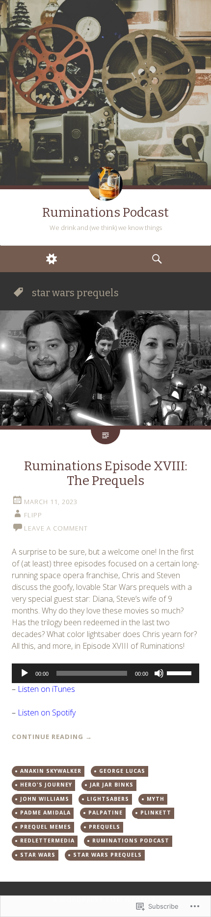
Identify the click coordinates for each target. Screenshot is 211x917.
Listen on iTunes (46, 689)
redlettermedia (47, 840)
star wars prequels (107, 854)
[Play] (24, 673)
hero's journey (46, 784)
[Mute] (159, 673)
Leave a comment (56, 528)
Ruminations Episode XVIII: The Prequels (105, 473)
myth (155, 798)
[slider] (180, 672)
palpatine (105, 812)
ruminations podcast (130, 840)
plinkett (155, 812)
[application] (105, 673)
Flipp (33, 514)
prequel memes (45, 826)
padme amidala (45, 812)
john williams (44, 798)
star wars (37, 854)
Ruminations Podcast (105, 212)
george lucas (122, 770)
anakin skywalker (50, 770)
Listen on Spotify (47, 712)
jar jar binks (111, 784)
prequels (104, 826)
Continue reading (52, 736)
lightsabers (108, 798)
